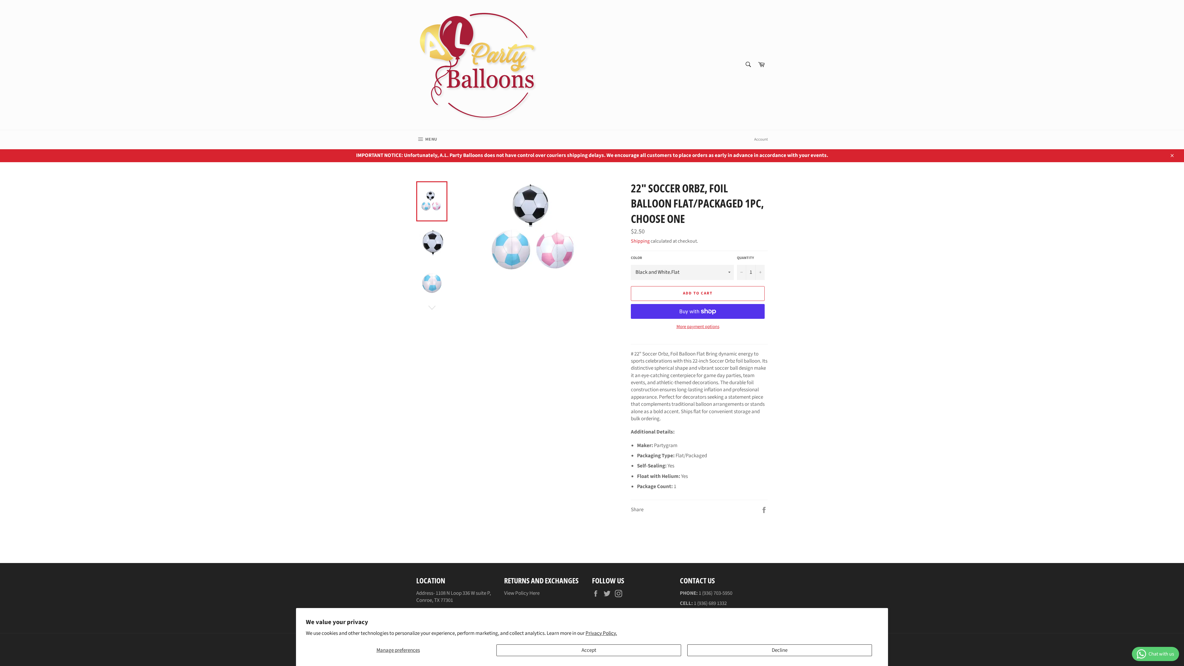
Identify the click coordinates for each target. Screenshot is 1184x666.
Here (534, 593)
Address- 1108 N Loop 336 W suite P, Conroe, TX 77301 (453, 597)
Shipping (640, 241)
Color (636, 258)
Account (761, 139)
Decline (779, 650)
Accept (589, 650)
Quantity (745, 258)
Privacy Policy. (601, 633)
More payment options (697, 327)
